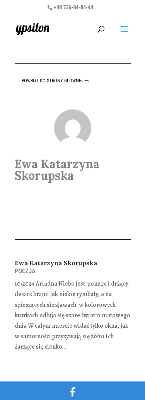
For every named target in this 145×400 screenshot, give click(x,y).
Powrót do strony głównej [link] (53, 80)
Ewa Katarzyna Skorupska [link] (56, 263)
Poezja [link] (25, 271)
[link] (33, 28)
